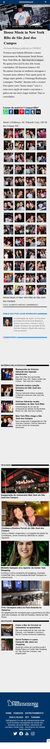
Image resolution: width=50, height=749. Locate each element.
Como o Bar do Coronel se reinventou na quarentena (28, 626)
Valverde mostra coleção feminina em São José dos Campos (28, 388)
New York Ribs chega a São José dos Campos (29, 417)
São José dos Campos (32, 60)
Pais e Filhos (16, 717)
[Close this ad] (48, 740)
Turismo (35, 717)
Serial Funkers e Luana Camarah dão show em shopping (27, 642)
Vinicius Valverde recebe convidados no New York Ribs (30, 402)
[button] (5, 2)
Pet (27, 717)
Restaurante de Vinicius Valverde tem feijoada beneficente (27, 371)
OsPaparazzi (26, 2)
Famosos (18, 713)
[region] (25, 746)
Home (9, 713)
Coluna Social (18, 26)
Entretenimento (34, 713)
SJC (29, 26)
